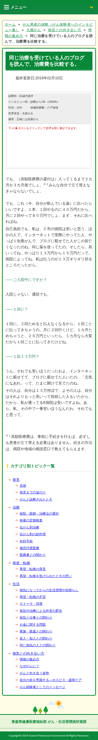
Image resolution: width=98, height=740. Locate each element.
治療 (16, 507)
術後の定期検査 (31, 520)
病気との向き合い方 (28, 653)
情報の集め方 (29, 659)
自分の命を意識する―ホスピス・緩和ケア (51, 680)
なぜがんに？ (29, 666)
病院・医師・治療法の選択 (39, 513)
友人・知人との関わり (36, 638)
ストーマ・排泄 (31, 604)
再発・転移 (21, 563)
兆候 (23, 485)
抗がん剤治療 (29, 527)
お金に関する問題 (33, 624)
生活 (16, 584)
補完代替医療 (29, 548)
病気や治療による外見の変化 (41, 611)
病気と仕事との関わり (36, 617)
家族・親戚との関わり (36, 631)
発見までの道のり (33, 492)
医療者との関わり (33, 555)
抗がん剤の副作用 (33, 534)
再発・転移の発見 (33, 569)
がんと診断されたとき (36, 499)
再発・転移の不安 (33, 597)
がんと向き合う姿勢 (34, 673)
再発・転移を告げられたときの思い (46, 576)
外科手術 (26, 541)
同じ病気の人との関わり (38, 645)
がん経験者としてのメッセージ (42, 687)
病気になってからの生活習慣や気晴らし (49, 590)
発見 (16, 480)
